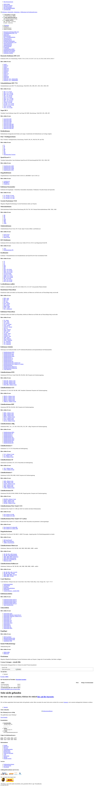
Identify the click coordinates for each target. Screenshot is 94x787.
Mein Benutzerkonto (8, 1)
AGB (5, 754)
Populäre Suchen (7, 758)
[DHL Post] (10, 781)
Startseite (66, 702)
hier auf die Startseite (45, 697)
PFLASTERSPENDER (9, 8)
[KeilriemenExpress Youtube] (5, 739)
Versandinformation (8, 749)
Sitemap (5, 757)
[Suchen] (18, 669)
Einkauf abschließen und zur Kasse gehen (10, 689)
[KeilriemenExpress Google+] (8, 739)
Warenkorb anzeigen (21, 679)
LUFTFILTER (7, 9)
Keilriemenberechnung (9, 764)
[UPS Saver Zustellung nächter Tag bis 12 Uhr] (3, 781)
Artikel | (4, 676)
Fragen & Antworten (8, 753)
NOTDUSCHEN (8, 7)
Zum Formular (4, 717)
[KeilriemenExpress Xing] (12, 739)
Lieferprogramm (7, 765)
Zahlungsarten (7, 750)
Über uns (6, 748)
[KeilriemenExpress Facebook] (2, 739)
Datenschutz (6, 755)
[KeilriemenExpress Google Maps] (15, 739)
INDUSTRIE (7, 4)
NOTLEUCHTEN (8, 5)
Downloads (6, 767)
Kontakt (5, 745)
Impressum (6, 746)
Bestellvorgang (7, 752)
